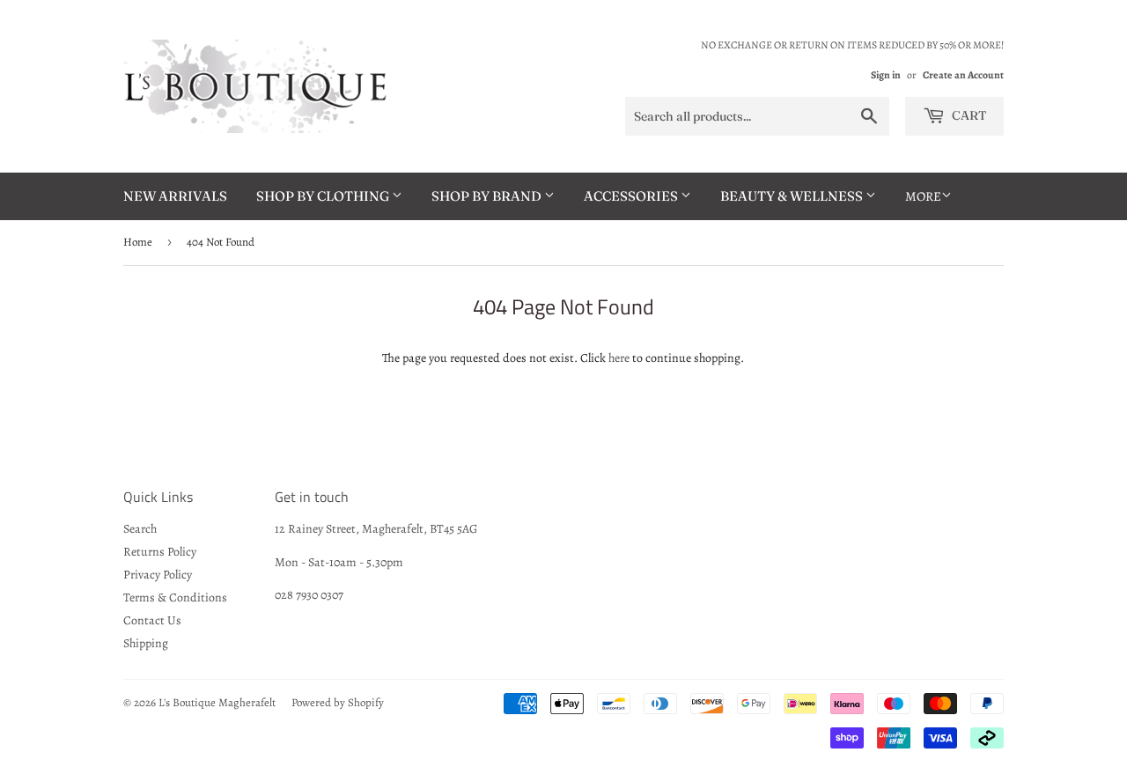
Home (137, 241)
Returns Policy (159, 551)
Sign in (886, 75)
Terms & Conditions (175, 597)
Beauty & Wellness (793, 196)
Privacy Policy (157, 574)
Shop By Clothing (324, 196)
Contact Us (152, 620)
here (619, 358)
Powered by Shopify (337, 702)
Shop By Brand (487, 196)
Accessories (632, 196)
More (923, 196)
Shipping (145, 643)
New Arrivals (175, 196)
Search (140, 528)
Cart (967, 115)
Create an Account (963, 75)
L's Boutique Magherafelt (217, 702)
